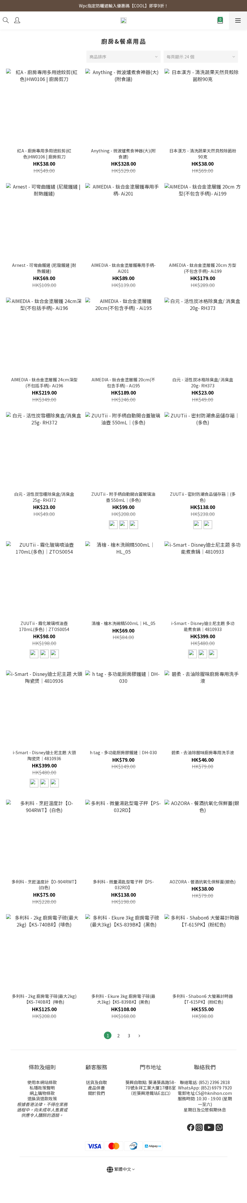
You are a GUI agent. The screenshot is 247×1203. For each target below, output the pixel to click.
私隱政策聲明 (42, 1088)
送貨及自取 (96, 1082)
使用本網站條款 (42, 1082)
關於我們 (96, 1093)
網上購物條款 (42, 1093)
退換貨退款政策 (42, 1098)
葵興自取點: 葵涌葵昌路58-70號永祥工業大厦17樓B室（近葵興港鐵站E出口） (150, 1087)
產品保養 (96, 1088)
